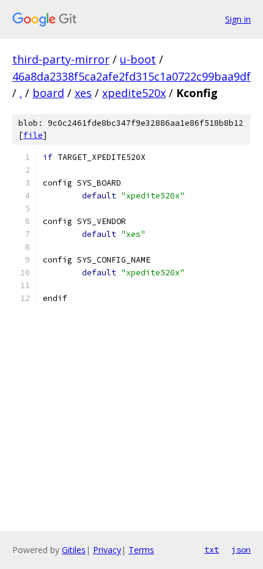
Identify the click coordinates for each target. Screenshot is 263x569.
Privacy (107, 550)
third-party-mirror (60, 59)
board (48, 92)
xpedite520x (134, 92)
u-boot (138, 59)
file (33, 135)
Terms (141, 550)
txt (211, 549)
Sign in (238, 19)
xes (83, 92)
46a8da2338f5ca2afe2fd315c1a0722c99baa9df (131, 76)
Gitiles (74, 550)
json (241, 549)
